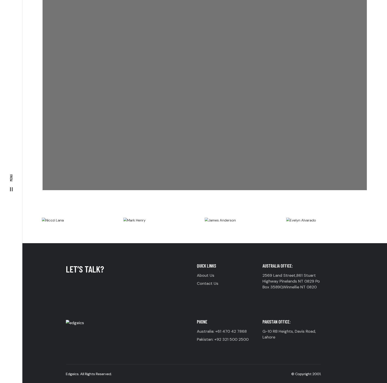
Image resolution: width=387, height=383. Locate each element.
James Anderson (245, 208)
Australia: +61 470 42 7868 (222, 331)
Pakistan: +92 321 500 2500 (223, 339)
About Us (205, 275)
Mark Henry (164, 208)
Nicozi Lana (82, 208)
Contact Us (207, 283)
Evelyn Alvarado (326, 208)
